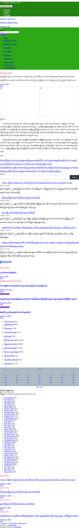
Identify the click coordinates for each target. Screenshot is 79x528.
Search (2, 30)
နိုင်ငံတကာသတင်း (10, 44)
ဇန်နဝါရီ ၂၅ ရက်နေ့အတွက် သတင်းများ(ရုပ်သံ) (15, 312)
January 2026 (8, 410)
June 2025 (7, 423)
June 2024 (7, 446)
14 (51, 377)
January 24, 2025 (5, 316)
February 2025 (9, 431)
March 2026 (8, 407)
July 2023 (7, 466)
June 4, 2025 (4, 276)
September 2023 (9, 462)
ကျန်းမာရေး (8, 58)
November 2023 (9, 459)
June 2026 (7, 401)
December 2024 (9, 435)
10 (5, 377)
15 (62, 377)
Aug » (41, 387)
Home (6, 38)
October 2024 (8, 438)
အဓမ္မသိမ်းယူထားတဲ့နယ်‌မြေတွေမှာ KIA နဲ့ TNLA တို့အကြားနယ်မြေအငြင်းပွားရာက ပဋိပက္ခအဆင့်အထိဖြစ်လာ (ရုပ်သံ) (38, 299)
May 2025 (7, 425)
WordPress (17, 527)
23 (73, 380)
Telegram (7, 10)
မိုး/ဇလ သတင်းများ (11, 352)
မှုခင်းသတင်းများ (10, 348)
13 (39, 377)
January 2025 (8, 433)
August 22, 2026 (5, 483)
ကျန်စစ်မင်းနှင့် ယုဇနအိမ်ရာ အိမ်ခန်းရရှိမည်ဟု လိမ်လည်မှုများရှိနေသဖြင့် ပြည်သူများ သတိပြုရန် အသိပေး (39, 227)
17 (5, 380)
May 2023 (7, 470)
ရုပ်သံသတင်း (9, 62)
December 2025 (9, 412)
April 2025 (7, 427)
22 (62, 380)
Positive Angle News (9, 23)
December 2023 (9, 457)
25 (17, 382)
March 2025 (8, 429)
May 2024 (7, 448)
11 (17, 377)
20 (39, 380)
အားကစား (8, 51)
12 (28, 377)
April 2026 (7, 405)
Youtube (7, 12)
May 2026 (7, 403)
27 (39, 382)
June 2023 (7, 468)
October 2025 (8, 416)
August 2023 (8, 464)
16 (73, 377)
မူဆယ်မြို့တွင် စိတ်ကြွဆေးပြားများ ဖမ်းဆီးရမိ (18, 213)
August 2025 (8, 420)
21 (51, 380)
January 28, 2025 (5, 303)
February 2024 (9, 453)
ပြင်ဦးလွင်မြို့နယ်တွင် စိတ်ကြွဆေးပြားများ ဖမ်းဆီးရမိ (21, 198)
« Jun (37, 387)
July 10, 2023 (4, 84)
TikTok (6, 13)
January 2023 (8, 472)
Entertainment (8, 65)
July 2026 (7, 399)
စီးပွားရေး (7, 48)
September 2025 (9, 418)
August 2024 (8, 442)
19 (28, 380)
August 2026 (8, 397)
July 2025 (7, 422)
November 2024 (9, 436)
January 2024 (8, 455)
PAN (1, 86)
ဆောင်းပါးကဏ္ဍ (9, 68)
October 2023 (8, 460)
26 (28, 382)
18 (17, 380)
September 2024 (9, 440)
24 (5, 382)
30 (73, 382)
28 (51, 382)
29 (62, 382)
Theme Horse (11, 525)
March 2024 (8, 451)
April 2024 (7, 449)
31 (5, 385)
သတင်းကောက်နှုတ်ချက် (8, 272)
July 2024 (7, 444)
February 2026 (9, 409)
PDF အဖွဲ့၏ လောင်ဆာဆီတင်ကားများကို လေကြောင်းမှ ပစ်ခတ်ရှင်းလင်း (23, 286)
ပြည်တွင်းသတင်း (10, 40)
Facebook (7, 15)
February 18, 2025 (6, 289)
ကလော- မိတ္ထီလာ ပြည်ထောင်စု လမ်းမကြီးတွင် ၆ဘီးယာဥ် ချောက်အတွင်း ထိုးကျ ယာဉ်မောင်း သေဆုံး (37, 183)
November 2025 (9, 414)
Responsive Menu (6, 6)
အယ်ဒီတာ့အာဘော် (11, 360)
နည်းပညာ (7, 55)
